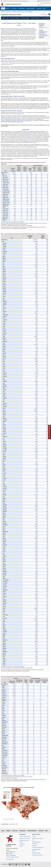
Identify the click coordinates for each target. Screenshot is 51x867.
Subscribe (48, 2)
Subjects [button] (8, 8)
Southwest (24, 11)
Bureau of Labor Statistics (6, 11)
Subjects (8, 830)
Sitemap (34, 836)
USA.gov (21, 846)
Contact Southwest (10, 859)
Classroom (41, 830)
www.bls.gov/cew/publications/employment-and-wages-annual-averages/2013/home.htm (16, 120)
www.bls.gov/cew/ (26, 141)
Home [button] (2, 8)
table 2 (4, 56)
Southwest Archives (36, 17)
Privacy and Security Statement (36, 842)
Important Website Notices (36, 850)
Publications (22, 830)
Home (3, 830)
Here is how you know (23, 1)
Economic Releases (32, 830)
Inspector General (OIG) (25, 836)
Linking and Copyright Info (38, 847)
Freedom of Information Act (37, 839)
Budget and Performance (25, 838)
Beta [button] (44, 8)
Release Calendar (43, 2)
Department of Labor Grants (24, 841)
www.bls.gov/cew (20, 113)
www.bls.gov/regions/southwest (44, 35)
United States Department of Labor (44, 1)
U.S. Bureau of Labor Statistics (12, 4)
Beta (46, 830)
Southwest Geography (14, 17)
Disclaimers (34, 845)
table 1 (34, 34)
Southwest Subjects (25, 17)
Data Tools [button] (14, 8)
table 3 (23, 112)
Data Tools (15, 830)
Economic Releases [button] (30, 8)
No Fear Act (22, 844)
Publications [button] (22, 8)
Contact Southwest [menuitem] (45, 17)
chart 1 (18, 106)
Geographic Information (16, 11)
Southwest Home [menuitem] (5, 17)
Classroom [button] (38, 8)
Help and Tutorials (36, 853)
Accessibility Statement (37, 855)
